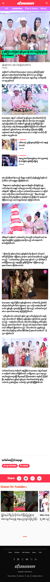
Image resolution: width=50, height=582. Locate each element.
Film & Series (31, 8)
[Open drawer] (3, 3)
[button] (10, 466)
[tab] (6, 8)
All (6, 8)
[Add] (19, 478)
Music (43, 8)
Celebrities (17, 8)
